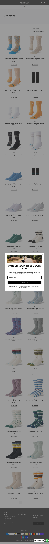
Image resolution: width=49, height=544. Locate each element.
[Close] (42, 254)
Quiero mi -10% (24, 282)
